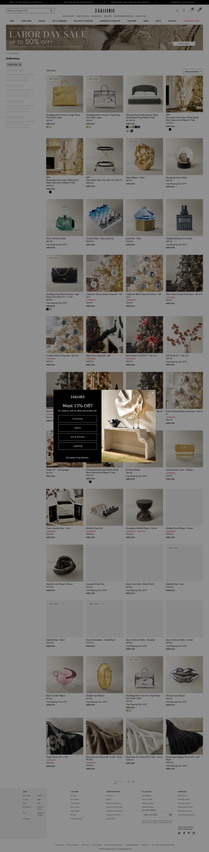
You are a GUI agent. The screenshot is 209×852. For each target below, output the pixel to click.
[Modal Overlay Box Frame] (104, 426)
